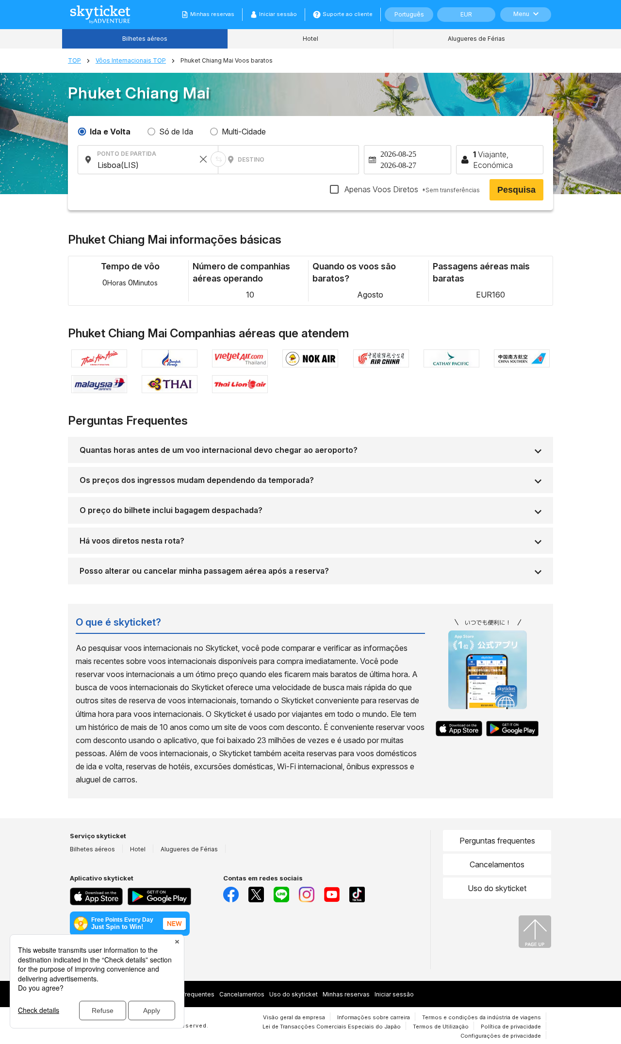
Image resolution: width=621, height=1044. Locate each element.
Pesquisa (516, 190)
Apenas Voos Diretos (411, 189)
